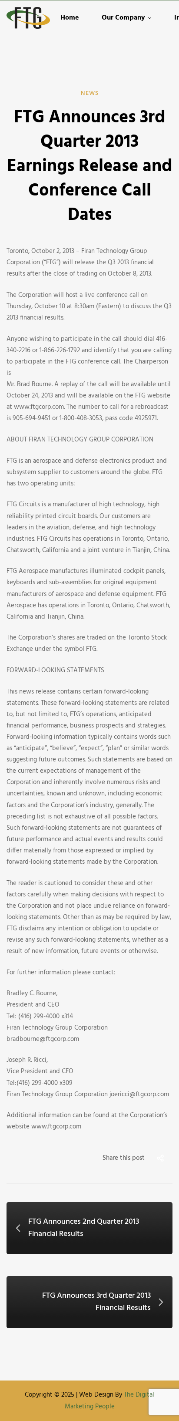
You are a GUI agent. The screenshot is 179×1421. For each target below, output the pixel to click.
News (90, 93)
